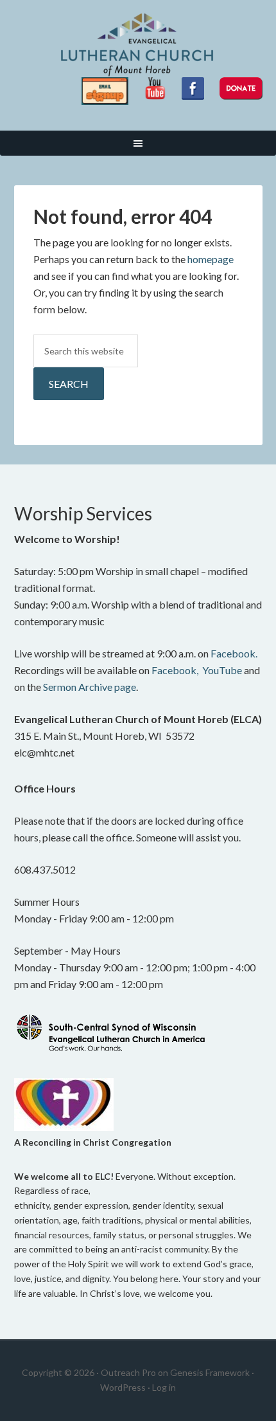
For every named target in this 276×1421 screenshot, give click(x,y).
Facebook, (174, 670)
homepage (210, 259)
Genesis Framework (210, 1372)
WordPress (123, 1387)
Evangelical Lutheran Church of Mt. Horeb (138, 45)
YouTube (222, 670)
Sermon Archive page (89, 687)
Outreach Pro (128, 1372)
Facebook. (234, 653)
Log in (164, 1387)
